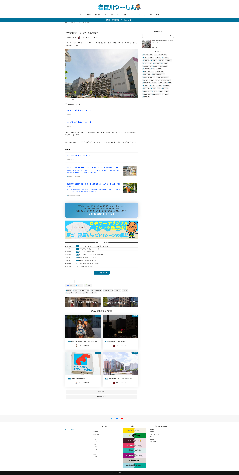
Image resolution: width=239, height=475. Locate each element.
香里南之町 (147, 94)
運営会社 (152, 436)
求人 (145, 15)
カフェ (158, 57)
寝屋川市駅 (147, 74)
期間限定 (166, 85)
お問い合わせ (153, 441)
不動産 (157, 15)
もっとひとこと (101, 273)
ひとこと (90, 37)
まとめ (118, 15)
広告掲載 (152, 439)
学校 (153, 69)
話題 (125, 15)
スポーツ (154, 60)
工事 (152, 80)
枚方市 (153, 88)
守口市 (125, 290)
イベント (131, 15)
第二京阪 (165, 88)
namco (69, 290)
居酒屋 (146, 80)
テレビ (161, 60)
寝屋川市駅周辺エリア (159, 74)
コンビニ (165, 57)
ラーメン (169, 60)
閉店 (161, 91)
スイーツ (146, 60)
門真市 (155, 91)
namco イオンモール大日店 (81, 290)
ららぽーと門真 (148, 55)
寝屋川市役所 (160, 71)
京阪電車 (156, 63)
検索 (171, 35)
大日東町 (118, 290)
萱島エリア (147, 91)
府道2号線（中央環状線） (89, 293)
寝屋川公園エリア (148, 71)
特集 (112, 15)
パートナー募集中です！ (71, 429)
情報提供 (89, 15)
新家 (170, 83)
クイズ (138, 15)
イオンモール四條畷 (160, 55)
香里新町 (146, 97)
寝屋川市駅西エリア (163, 77)
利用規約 (152, 431)
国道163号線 (147, 66)
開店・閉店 (97, 15)
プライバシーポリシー (155, 434)
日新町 (146, 85)
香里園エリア (156, 94)
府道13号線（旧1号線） (73, 293)
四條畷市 (164, 63)
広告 (151, 15)
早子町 (152, 85)
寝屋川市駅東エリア (149, 77)
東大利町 (146, 88)
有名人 (159, 85)
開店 (167, 91)
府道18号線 (163, 83)
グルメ (105, 15)
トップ (81, 15)
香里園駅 (165, 94)
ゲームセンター (108, 290)
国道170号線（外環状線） (160, 66)
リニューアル (147, 63)
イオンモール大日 (96, 290)
